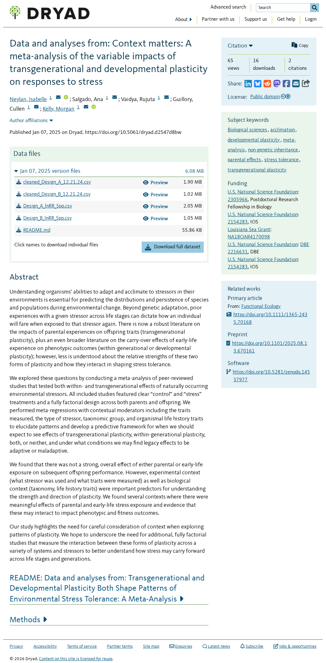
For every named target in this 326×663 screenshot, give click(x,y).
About (181, 19)
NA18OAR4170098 (249, 237)
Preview (159, 182)
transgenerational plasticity (257, 170)
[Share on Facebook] (286, 84)
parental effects (244, 160)
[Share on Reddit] (267, 84)
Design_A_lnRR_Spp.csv (47, 206)
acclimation (282, 130)
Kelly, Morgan (58, 109)
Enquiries (183, 646)
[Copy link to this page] (306, 84)
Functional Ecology (261, 306)
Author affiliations (29, 120)
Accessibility (45, 646)
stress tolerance (281, 160)
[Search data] (314, 7)
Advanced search (228, 7)
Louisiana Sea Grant (249, 229)
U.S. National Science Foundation (263, 192)
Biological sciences (247, 130)
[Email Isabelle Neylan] (58, 98)
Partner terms (120, 646)
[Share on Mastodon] (276, 84)
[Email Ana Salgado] (114, 98)
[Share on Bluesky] (257, 84)
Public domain (265, 96)
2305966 (238, 199)
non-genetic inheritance (273, 150)
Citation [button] (237, 46)
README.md (36, 230)
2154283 (238, 222)
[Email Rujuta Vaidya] (166, 98)
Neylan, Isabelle (28, 99)
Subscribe (254, 646)
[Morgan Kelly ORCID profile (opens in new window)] (93, 107)
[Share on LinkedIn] (248, 84)
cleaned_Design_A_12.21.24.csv (57, 182)
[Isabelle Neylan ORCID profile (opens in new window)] (66, 98)
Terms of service (82, 646)
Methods (25, 620)
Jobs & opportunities (297, 646)
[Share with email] (296, 84)
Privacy (16, 646)
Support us (255, 19)
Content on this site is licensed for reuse (75, 659)
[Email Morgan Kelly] (86, 107)
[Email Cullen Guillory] (36, 107)
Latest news (219, 646)
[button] (109, 171)
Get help (286, 19)
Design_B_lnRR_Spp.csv (47, 218)
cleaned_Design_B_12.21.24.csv (56, 194)
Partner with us (218, 19)
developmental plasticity (254, 140)
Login (310, 19)
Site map (151, 646)
